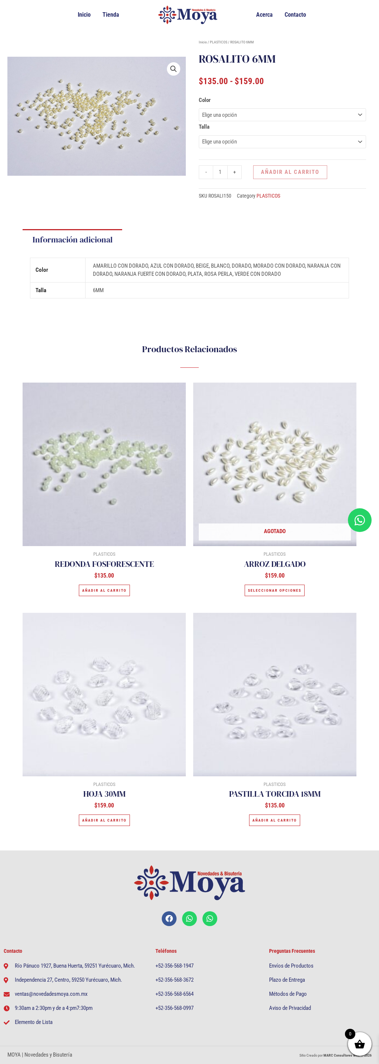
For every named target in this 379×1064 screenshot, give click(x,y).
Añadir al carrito (290, 172)
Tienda (111, 14)
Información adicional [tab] (73, 239)
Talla (204, 126)
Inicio (84, 14)
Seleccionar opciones (274, 590)
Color (205, 100)
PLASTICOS (218, 42)
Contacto (295, 14)
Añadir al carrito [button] (104, 590)
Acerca (264, 14)
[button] (173, 69)
